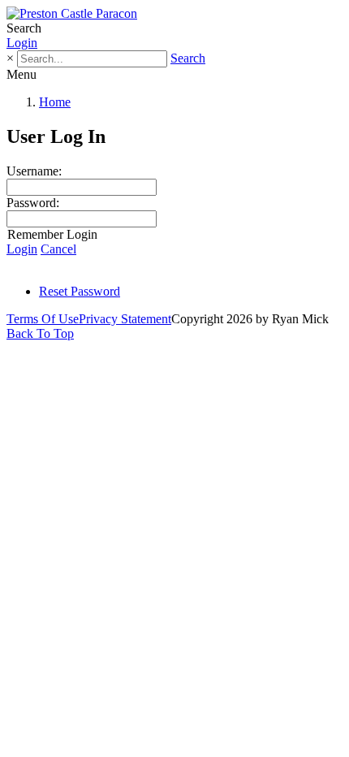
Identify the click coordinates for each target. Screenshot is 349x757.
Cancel (58, 249)
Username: (34, 171)
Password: (32, 203)
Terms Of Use (42, 319)
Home (55, 102)
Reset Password (79, 291)
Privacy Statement (125, 319)
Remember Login (52, 234)
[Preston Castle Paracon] (71, 13)
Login (21, 43)
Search (187, 58)
